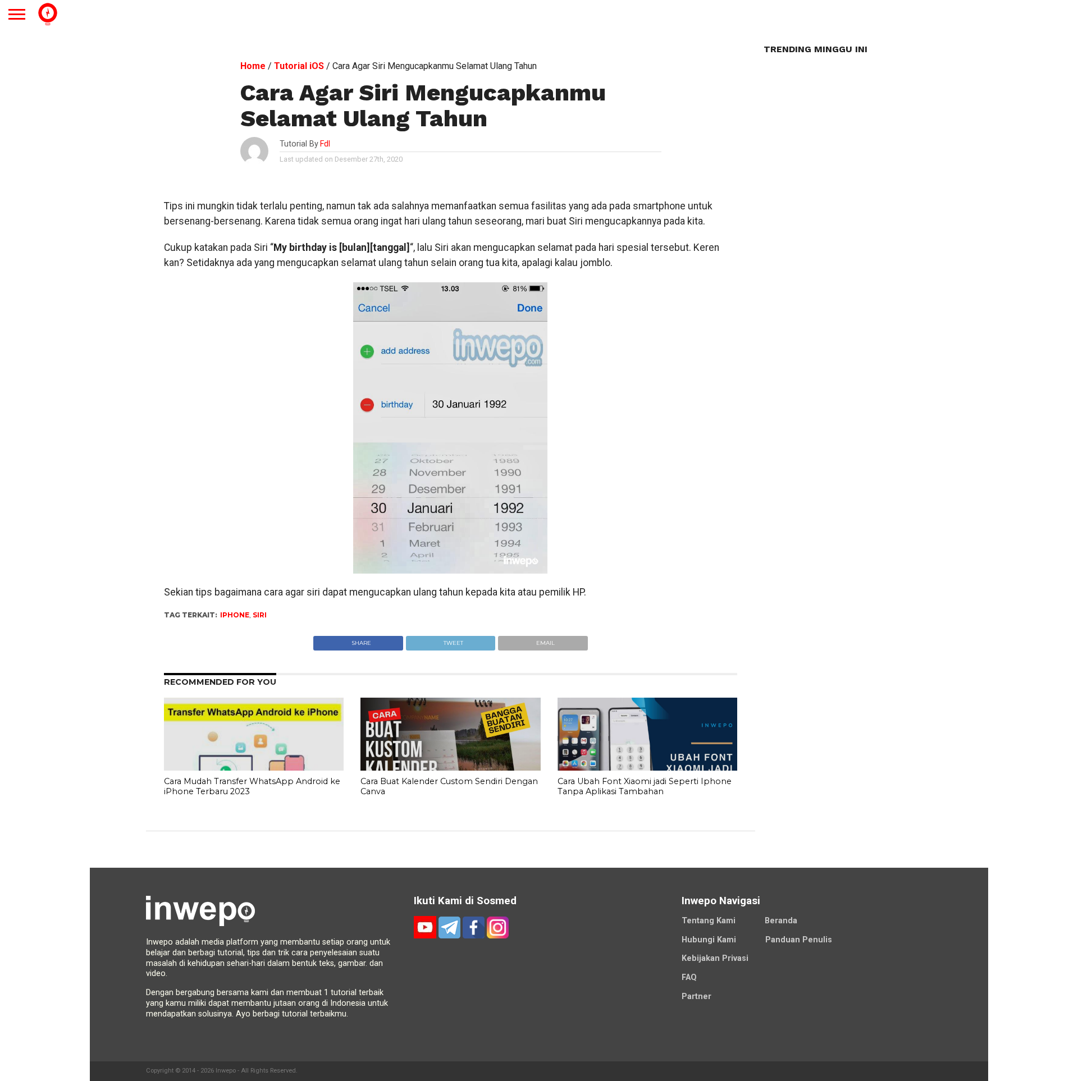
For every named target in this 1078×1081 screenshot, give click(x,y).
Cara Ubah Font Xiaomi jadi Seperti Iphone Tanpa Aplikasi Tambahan (645, 786)
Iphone (234, 615)
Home (253, 66)
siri (260, 615)
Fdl (325, 144)
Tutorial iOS (299, 66)
